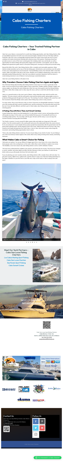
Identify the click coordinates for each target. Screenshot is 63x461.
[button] (47, 457)
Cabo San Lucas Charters (16, 255)
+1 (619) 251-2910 (8, 418)
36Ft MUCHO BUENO (31, 298)
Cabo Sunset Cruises (16, 261)
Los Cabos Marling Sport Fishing (16, 253)
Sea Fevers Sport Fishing (16, 258)
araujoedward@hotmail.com (46, 334)
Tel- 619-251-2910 (47, 332)
